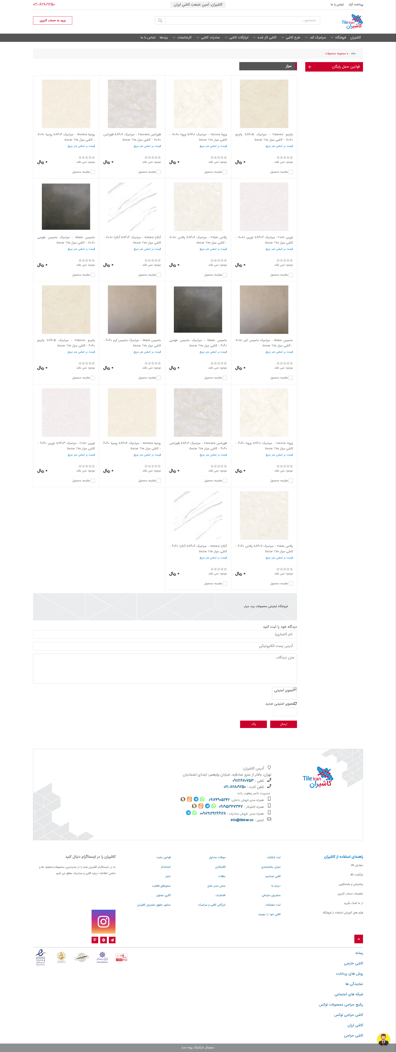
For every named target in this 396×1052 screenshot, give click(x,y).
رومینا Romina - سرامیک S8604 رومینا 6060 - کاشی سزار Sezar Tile (132, 446)
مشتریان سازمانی (271, 895)
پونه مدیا (187, 1047)
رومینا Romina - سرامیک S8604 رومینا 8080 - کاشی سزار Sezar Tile (66, 137)
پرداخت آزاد (356, 4)
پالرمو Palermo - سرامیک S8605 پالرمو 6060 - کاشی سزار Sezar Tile (66, 343)
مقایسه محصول (279, 172)
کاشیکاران (220, 867)
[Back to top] (358, 939)
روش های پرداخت (349, 974)
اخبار (168, 876)
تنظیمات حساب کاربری (350, 894)
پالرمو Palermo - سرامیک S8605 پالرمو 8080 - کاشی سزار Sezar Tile (264, 137)
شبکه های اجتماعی (349, 994)
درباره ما (275, 886)
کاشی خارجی (353, 963)
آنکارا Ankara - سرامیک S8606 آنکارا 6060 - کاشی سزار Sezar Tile (198, 549)
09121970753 (243, 781)
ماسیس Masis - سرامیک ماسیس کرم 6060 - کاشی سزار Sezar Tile (132, 343)
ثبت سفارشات (272, 905)
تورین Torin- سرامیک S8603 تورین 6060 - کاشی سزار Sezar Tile (66, 446)
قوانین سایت (163, 857)
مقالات (221, 876)
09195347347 (231, 807)
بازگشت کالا (356, 875)
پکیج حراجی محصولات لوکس (341, 1005)
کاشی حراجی (353, 1036)
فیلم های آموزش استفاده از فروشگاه (343, 913)
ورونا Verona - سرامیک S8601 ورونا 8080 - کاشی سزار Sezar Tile (198, 137)
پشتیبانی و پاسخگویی (351, 884)
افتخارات (220, 895)
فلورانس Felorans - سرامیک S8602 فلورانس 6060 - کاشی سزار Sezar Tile (198, 446)
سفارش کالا (357, 865)
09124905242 (219, 800)
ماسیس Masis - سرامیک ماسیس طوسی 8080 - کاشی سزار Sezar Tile (66, 240)
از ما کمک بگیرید (353, 903)
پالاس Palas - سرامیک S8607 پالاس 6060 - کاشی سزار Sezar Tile (264, 549)
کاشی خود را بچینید (269, 914)
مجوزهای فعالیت (161, 886)
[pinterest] (95, 940)
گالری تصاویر (163, 895)
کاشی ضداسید (272, 876)
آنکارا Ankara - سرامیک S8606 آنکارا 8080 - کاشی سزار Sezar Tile (132, 240)
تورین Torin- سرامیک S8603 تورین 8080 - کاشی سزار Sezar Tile (264, 240)
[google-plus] (103, 940)
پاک (253, 724)
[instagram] (104, 922)
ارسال (283, 724)
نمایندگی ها (354, 984)
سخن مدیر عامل (216, 886)
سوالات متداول (217, 857)
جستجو (160, 20)
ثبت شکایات (273, 857)
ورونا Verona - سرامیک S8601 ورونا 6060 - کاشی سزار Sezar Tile (264, 446)
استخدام (166, 867)
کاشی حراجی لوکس (348, 1015)
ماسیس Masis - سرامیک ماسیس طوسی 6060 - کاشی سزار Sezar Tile (198, 343)
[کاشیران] (341, 21)
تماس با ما (337, 4)
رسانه (359, 953)
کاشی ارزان (355, 1025)
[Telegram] (112, 940)
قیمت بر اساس (284, 146)
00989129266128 (213, 814)
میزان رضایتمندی (270, 867)
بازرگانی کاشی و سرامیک (211, 905)
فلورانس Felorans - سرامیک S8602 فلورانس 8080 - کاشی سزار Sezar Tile (132, 137)
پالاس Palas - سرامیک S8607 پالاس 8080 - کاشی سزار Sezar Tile (198, 240)
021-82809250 (44, 5)
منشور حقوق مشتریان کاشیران (154, 905)
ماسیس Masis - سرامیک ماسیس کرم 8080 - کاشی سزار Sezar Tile (264, 343)
